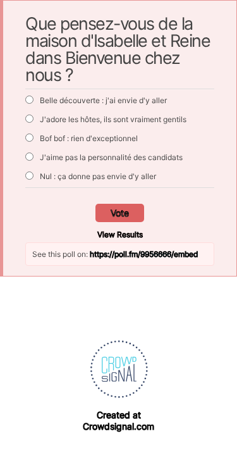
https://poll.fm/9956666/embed (144, 254)
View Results (120, 234)
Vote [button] (120, 213)
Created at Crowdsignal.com (118, 420)
